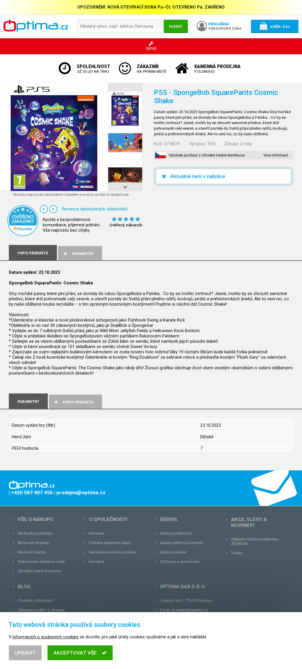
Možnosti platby (32, 552)
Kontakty (96, 561)
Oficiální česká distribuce (39, 571)
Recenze (96, 533)
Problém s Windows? (36, 600)
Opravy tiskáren (173, 552)
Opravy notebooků (176, 533)
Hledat (176, 26)
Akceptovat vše (75, 653)
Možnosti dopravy (33, 543)
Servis (168, 519)
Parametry (82, 253)
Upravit (25, 653)
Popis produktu (78, 402)
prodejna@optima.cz (190, 610)
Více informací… (276, 155)
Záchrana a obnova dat (180, 561)
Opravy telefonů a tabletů (181, 543)
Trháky (236, 553)
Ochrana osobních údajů (109, 543)
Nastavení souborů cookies (112, 552)
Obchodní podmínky (35, 533)
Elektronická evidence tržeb (41, 561)
